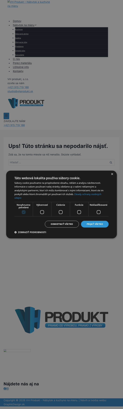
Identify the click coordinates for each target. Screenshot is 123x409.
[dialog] (61, 204)
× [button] (112, 174)
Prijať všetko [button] (95, 224)
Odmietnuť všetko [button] (62, 224)
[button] (30, 232)
